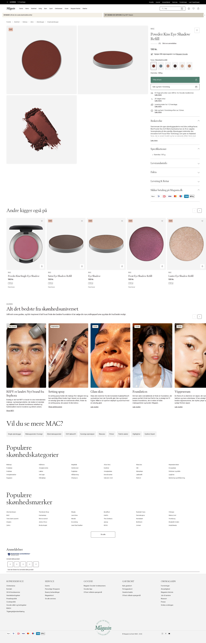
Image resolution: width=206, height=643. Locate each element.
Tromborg (172, 518)
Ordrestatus (10, 586)
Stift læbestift (71, 434)
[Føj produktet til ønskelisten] (197, 30)
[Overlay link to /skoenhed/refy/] (154, 15)
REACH (8, 608)
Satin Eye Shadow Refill (60, 276)
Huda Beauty (173, 525)
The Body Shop (44, 512)
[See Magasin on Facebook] (165, 634)
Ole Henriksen (11, 512)
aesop (106, 522)
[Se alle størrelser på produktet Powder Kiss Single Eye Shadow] (10, 283)
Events (47, 586)
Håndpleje (42, 478)
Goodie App (88, 589)
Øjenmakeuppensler (54, 434)
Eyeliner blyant (150, 434)
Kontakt (9, 589)
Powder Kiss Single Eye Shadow (23, 276)
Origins (8, 522)
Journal (158, 2)
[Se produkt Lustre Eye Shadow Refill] (186, 244)
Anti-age (42, 474)
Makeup (9, 464)
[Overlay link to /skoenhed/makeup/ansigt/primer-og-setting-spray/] (68, 355)
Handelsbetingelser (13, 595)
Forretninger (183, 2)
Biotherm (139, 522)
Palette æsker (123, 434)
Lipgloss (171, 474)
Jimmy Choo (43, 522)
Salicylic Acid (108, 478)
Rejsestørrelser (174, 464)
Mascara (102, 434)
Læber (41, 471)
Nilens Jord (172, 515)
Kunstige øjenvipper (87, 434)
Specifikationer (158, 149)
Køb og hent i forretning (161, 87)
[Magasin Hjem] (10, 8)
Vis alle (103, 534)
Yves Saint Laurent (12, 518)
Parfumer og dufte (174, 471)
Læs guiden (94, 407)
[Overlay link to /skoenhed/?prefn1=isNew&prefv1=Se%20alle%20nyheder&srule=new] (52, 15)
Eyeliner (106, 468)
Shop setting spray (55, 407)
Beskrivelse (156, 121)
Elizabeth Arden (174, 522)
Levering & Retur (160, 181)
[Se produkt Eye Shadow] (106, 244)
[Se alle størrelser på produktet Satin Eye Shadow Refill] (50, 283)
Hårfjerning (75, 474)
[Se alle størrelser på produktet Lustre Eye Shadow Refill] (170, 283)
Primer (111, 434)
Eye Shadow (94, 276)
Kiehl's (106, 515)
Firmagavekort (127, 589)
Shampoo (74, 478)
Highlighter (136, 434)
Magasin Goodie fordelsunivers (95, 586)
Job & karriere (166, 595)
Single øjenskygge (14, 434)
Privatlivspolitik (11, 598)
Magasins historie (167, 592)
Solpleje (9, 471)
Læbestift (139, 474)
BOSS (106, 525)
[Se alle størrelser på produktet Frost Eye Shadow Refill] (130, 283)
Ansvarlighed (166, 2)
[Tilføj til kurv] (42, 266)
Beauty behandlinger (52, 592)
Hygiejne (9, 478)
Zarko (8, 525)
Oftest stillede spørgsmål (93, 592)
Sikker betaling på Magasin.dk (167, 190)
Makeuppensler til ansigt (34, 434)
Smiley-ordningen (167, 605)
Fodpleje (9, 468)
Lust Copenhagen (194, 2)
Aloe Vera (107, 464)
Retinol (138, 478)
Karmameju (42, 515)
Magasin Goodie (182, 54)
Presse (163, 602)
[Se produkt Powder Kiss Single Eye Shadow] (25, 244)
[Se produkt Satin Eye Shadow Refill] (66, 244)
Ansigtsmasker (11, 474)
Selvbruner (75, 468)
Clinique (171, 512)
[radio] (154, 66)
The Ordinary (108, 518)
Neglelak (74, 464)
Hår (137, 468)
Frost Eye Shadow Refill (140, 276)
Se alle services (50, 598)
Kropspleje (172, 468)
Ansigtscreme (43, 468)
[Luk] (137, 344)
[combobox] (172, 9)
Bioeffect (107, 512)
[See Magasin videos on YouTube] (169, 634)
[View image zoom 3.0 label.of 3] (41, 129)
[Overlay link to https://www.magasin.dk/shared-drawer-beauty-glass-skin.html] (110, 355)
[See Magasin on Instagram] (162, 634)
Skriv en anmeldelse (169, 43)
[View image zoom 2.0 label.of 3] (113, 60)
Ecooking (74, 522)
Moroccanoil (43, 518)
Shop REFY (10, 411)
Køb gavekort (127, 586)
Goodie (151, 2)
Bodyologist (43, 525)
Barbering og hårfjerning (177, 478)
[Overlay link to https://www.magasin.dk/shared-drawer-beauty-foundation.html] (152, 355)
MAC (152, 29)
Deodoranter (108, 474)
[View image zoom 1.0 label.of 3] (41, 60)
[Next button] (204, 15)
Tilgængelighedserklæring (15, 611)
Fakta (154, 172)
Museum (164, 598)
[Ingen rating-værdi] (155, 44)
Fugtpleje (74, 471)
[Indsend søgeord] (163, 8)
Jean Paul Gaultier (77, 525)
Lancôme (74, 515)
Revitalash (139, 518)
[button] (189, 8)
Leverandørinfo (159, 163)
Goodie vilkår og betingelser (16, 605)
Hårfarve (42, 464)
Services (174, 2)
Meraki (73, 518)
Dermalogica (140, 515)
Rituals (73, 512)
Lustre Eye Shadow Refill (180, 276)
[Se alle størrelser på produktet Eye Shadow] (90, 283)
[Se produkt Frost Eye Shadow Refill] (146, 244)
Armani (138, 525)
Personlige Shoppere (52, 589)
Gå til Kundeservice (13, 592)
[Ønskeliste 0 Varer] (193, 8)
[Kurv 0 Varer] (198, 8)
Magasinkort (49, 595)
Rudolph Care (140, 512)
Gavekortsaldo (127, 592)
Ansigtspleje (108, 471)
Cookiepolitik (11, 602)
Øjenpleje (139, 471)
